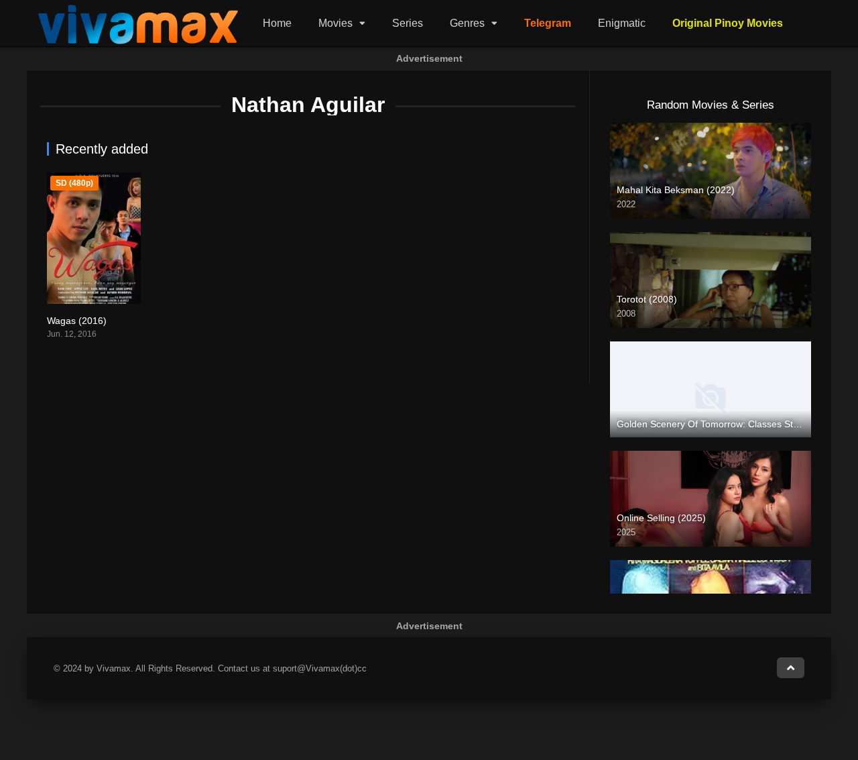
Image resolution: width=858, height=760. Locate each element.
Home (277, 23)
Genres (467, 23)
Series (407, 23)
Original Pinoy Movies (727, 23)
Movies (335, 23)
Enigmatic (622, 23)
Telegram (547, 23)
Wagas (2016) (77, 320)
